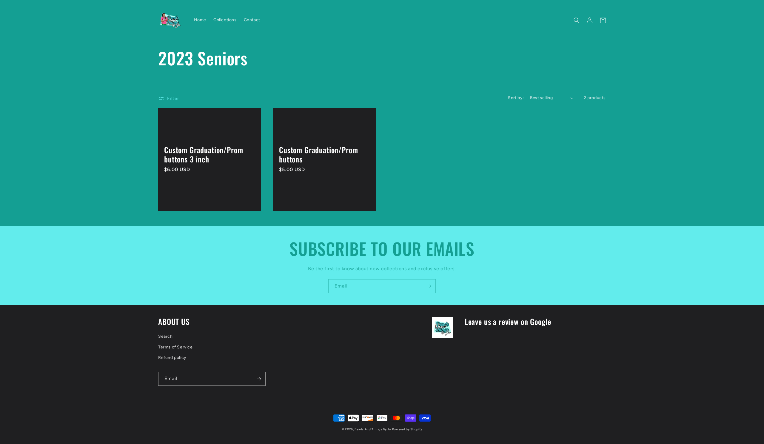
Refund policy (172, 357)
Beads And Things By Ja (373, 429)
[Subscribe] (428, 286)
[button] (576, 20)
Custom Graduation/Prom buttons (318, 154)
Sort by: (516, 97)
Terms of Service (175, 347)
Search (165, 336)
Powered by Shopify (407, 429)
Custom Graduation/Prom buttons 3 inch (203, 154)
